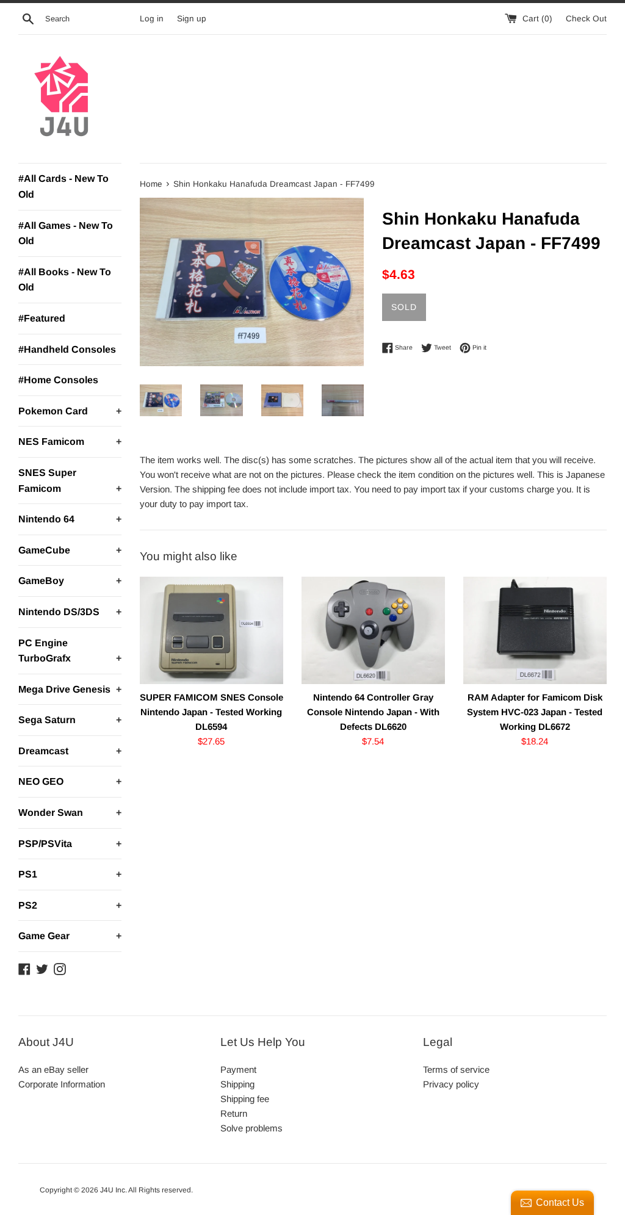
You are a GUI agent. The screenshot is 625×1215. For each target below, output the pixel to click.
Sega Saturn (69, 720)
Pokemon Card (69, 411)
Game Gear (69, 936)
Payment (238, 1069)
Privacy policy (451, 1084)
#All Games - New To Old (65, 233)
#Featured (41, 318)
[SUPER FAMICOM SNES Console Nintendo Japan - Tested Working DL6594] (211, 630)
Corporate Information (61, 1084)
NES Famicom (69, 441)
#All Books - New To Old (64, 280)
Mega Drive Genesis (69, 689)
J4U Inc (112, 1190)
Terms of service (456, 1069)
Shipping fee (244, 1099)
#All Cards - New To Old (63, 186)
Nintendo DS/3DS (69, 612)
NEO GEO (69, 781)
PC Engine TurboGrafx (69, 651)
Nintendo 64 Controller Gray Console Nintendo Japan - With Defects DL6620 (373, 712)
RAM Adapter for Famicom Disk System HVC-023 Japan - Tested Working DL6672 (534, 712)
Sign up (191, 18)
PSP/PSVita (69, 843)
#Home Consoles (58, 380)
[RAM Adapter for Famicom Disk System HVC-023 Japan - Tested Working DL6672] (535, 630)
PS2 (69, 905)
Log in (152, 18)
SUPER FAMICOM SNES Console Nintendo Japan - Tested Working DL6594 (211, 712)
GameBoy (69, 580)
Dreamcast (69, 751)
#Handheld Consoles (67, 349)
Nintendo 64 (69, 519)
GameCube (69, 550)
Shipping (237, 1084)
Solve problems (251, 1128)
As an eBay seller (53, 1069)
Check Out (586, 18)
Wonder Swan (69, 812)
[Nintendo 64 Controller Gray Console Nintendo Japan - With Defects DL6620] (373, 630)
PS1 (69, 874)
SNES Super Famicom (69, 480)
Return (233, 1113)
